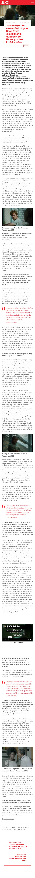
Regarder (8, 819)
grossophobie (6, 596)
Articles (26, 45)
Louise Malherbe (11, 23)
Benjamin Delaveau (15, 842)
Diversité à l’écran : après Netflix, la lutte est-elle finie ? (18, 846)
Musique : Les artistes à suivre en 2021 (17, 858)
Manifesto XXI (21, 854)
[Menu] (32, 2)
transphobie (23, 594)
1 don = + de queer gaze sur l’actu (15, 829)
